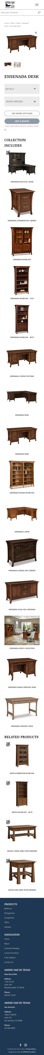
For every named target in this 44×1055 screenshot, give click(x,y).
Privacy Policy (30, 1049)
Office (12, 23)
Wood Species (14, 101)
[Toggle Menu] (37, 5)
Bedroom (8, 908)
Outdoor (7, 927)
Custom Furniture (11, 953)
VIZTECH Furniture (29, 1052)
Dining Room (9, 913)
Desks (18, 23)
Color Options (10, 957)
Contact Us (8, 962)
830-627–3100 (9, 995)
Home (6, 23)
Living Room (9, 918)
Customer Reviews (11, 948)
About (6, 943)
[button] (36, 33)
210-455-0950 (9, 1028)
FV (5, 130)
